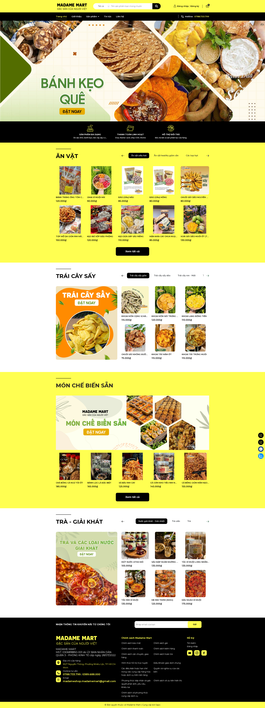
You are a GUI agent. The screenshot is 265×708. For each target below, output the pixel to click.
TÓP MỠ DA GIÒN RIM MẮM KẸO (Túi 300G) (70, 236)
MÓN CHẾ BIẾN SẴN (84, 385)
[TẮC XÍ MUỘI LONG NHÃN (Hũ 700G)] (195, 545)
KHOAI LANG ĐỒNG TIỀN (194, 316)
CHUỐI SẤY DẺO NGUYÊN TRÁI (195, 197)
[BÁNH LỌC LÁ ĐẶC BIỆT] (101, 466)
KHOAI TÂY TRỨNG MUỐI (194, 354)
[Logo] (71, 6)
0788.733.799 (201, 16)
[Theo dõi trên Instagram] (197, 653)
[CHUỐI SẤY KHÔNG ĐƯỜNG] (135, 337)
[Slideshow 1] (132, 71)
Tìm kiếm (191, 643)
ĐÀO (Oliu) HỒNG (158, 197)
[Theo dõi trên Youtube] (190, 653)
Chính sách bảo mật (131, 643)
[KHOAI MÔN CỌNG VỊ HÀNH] (135, 299)
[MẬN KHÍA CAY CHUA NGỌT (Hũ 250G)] (163, 219)
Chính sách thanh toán (132, 648)
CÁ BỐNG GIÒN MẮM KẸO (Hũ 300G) (195, 483)
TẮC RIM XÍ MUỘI (129, 600)
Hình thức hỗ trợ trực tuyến (134, 663)
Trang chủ (61, 16)
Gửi (194, 624)
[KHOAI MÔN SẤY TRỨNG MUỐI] (165, 299)
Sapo (158, 705)
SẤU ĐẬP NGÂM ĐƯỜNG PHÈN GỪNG (165, 562)
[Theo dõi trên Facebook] (204, 653)
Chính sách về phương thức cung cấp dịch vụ (134, 694)
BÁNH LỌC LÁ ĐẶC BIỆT (99, 483)
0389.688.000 (91, 674)
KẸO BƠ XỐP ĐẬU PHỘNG (100, 236)
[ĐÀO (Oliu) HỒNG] (163, 180)
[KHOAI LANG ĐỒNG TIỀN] (195, 299)
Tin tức (107, 16)
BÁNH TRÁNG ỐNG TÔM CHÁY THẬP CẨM (70, 197)
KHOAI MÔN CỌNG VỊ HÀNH (135, 316)
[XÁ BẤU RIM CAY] (132, 466)
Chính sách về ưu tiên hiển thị (168, 680)
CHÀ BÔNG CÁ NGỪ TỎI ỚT (69, 483)
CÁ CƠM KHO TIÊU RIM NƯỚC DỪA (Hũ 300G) (164, 483)
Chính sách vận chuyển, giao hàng (135, 656)
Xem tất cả (132, 251)
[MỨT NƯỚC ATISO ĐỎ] (135, 545)
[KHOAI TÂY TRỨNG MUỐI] (195, 337)
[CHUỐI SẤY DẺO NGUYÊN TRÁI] (195, 180)
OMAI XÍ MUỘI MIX (96, 197)
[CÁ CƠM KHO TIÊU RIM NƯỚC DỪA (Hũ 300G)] (164, 466)
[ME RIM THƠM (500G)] (165, 583)
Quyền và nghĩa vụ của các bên (167, 670)
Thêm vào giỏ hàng (72, 192)
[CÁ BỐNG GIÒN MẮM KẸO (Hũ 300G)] (195, 466)
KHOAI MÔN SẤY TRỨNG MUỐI (165, 316)
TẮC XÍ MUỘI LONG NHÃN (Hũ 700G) (195, 562)
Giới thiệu (76, 16)
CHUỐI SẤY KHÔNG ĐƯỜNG (135, 354)
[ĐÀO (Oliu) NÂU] (132, 180)
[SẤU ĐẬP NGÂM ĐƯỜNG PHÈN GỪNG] (165, 545)
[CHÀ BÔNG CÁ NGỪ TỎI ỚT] (69, 466)
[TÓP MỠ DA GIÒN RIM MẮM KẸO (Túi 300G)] (70, 219)
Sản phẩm (92, 16)
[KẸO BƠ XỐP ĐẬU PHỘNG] (101, 219)
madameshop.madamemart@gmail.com (89, 681)
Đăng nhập (183, 6)
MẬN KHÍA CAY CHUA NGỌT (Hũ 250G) (163, 236)
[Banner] (86, 323)
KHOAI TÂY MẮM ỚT (162, 354)
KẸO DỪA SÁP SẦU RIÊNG (131, 236)
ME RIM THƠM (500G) (162, 600)
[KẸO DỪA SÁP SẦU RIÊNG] (132, 219)
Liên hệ (120, 16)
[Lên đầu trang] (260, 703)
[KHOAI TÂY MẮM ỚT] (165, 337)
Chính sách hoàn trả (163, 654)
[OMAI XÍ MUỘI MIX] (101, 180)
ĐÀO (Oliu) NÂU (126, 197)
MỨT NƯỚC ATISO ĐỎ (132, 562)
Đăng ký (194, 6)
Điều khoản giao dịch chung (167, 663)
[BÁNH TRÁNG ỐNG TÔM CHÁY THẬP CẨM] (70, 180)
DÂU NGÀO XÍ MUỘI (191, 600)
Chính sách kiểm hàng (164, 648)
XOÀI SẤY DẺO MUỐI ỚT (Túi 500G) (195, 236)
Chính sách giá (161, 643)
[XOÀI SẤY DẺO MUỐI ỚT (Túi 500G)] (195, 219)
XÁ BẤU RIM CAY (127, 483)
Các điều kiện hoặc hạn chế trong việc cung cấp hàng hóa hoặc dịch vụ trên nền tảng (135, 671)
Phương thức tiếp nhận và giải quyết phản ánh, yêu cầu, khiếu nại (135, 683)
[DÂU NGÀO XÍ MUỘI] (195, 583)
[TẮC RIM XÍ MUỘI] (135, 583)
